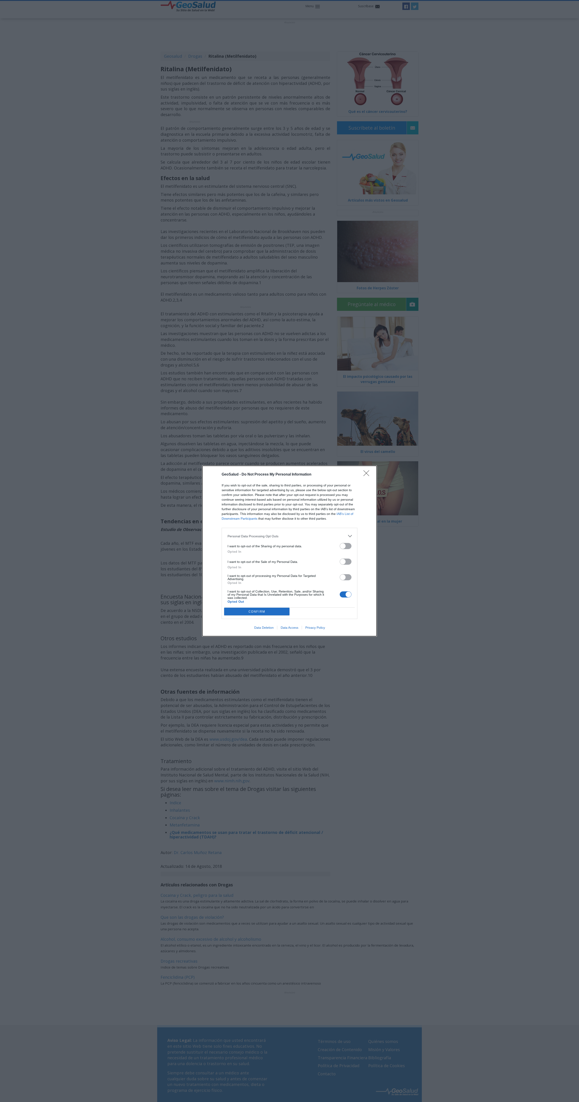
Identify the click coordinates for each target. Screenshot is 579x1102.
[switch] (345, 546)
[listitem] (289, 536)
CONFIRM (257, 611)
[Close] (367, 474)
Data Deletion (264, 627)
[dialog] (289, 551)
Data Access (289, 627)
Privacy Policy (315, 627)
